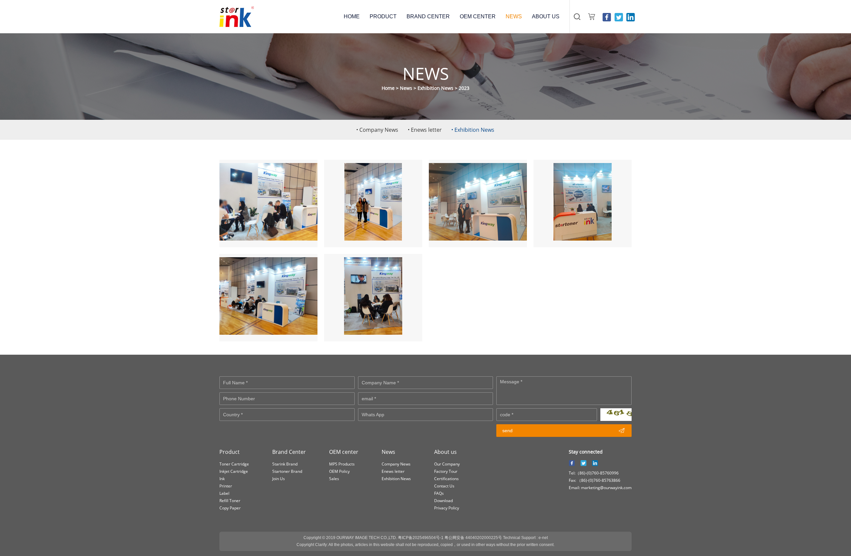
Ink (222, 478)
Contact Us (444, 486)
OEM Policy (339, 471)
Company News (396, 464)
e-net (543, 537)
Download (443, 500)
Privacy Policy (446, 508)
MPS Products (342, 464)
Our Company (447, 464)
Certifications (446, 478)
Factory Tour (445, 471)
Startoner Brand (287, 471)
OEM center (343, 452)
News (406, 88)
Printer (225, 486)
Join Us (278, 478)
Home (388, 88)
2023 (464, 88)
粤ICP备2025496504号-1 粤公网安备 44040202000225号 (450, 537)
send (563, 431)
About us (445, 452)
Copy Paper (230, 508)
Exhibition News (435, 88)
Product (229, 452)
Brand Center (289, 452)
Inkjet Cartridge (233, 471)
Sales (334, 478)
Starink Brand (285, 464)
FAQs (439, 493)
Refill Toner (229, 500)
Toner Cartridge (234, 464)
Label (224, 493)
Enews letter (393, 471)
